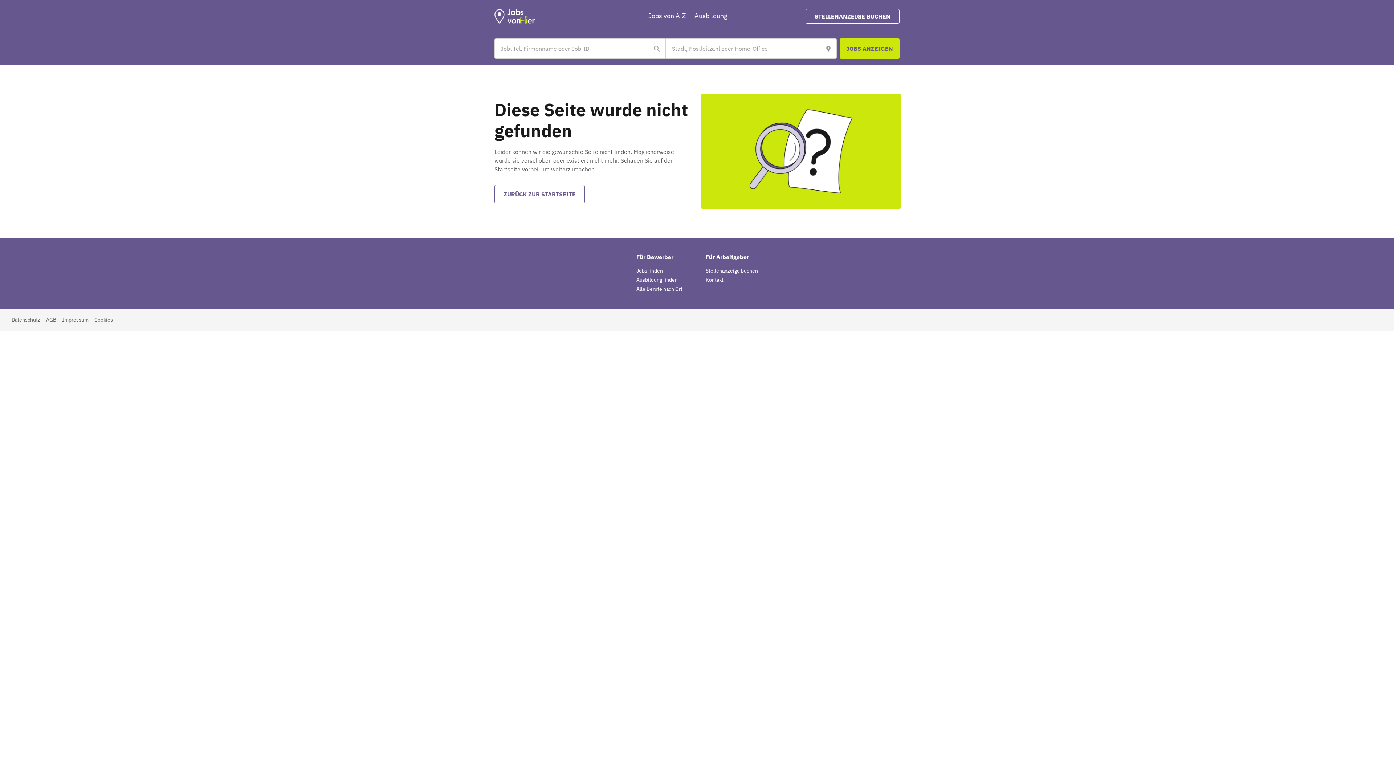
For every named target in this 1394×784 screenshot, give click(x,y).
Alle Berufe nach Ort (659, 289)
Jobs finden (649, 271)
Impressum (75, 320)
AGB (51, 320)
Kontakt (715, 280)
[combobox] (573, 48)
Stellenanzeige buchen (732, 271)
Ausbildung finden (657, 280)
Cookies (103, 320)
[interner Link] (514, 16)
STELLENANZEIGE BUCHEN (852, 16)
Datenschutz (26, 320)
